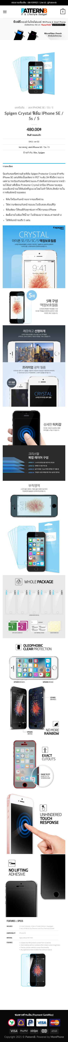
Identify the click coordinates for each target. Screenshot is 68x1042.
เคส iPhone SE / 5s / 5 (40, 108)
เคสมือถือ (19, 108)
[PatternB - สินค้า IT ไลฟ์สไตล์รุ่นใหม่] (34, 11)
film (35, 153)
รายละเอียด (8, 166)
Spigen (41, 153)
